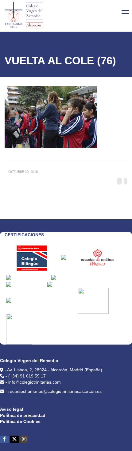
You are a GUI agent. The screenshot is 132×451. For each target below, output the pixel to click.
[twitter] (14, 439)
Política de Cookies (20, 421)
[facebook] (4, 439)
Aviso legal (11, 409)
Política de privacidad (22, 415)
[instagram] (24, 439)
